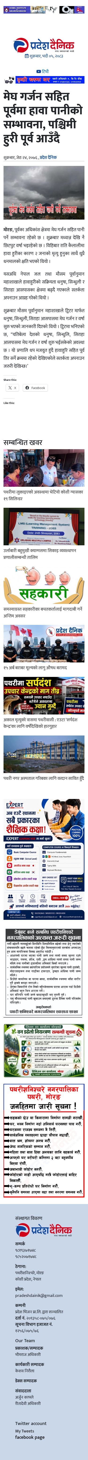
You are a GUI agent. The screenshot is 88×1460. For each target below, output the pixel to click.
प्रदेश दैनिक (48, 157)
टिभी (45, 71)
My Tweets (24, 1431)
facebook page (30, 1437)
